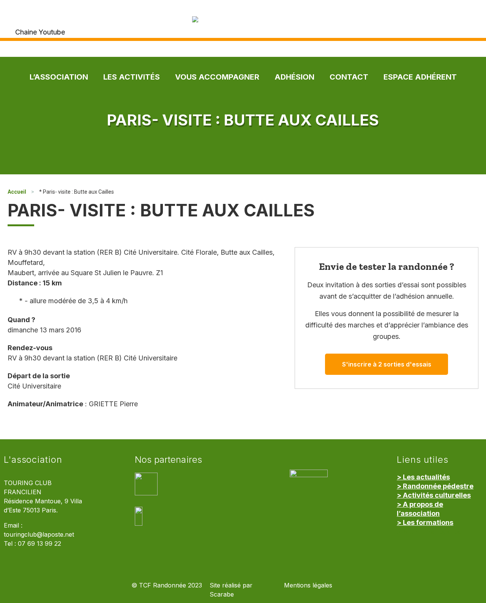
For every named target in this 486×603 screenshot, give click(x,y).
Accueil (17, 192)
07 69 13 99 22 (39, 543)
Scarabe (222, 594)
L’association (59, 76)
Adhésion (294, 76)
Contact (349, 76)
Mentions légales (308, 585)
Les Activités (131, 76)
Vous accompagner (217, 76)
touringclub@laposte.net (39, 534)
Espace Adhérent (420, 76)
